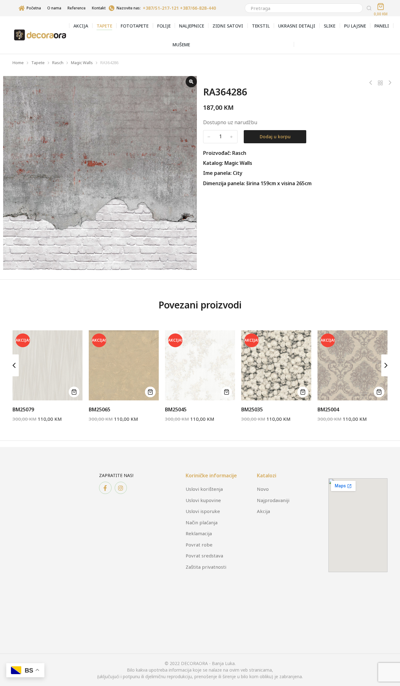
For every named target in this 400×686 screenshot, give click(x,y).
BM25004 (328, 409)
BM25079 (23, 409)
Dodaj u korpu (275, 137)
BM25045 (176, 409)
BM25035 (252, 409)
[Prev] (372, 83)
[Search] (369, 8)
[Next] (388, 83)
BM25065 (99, 409)
